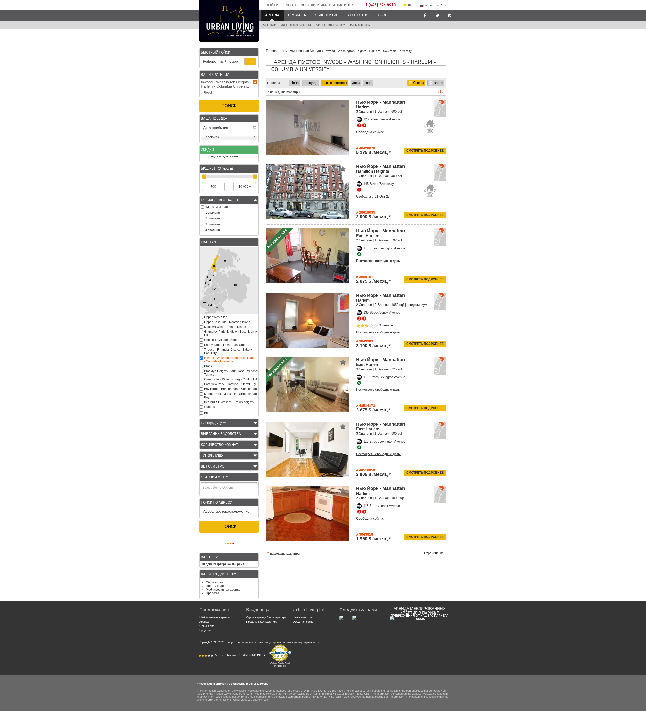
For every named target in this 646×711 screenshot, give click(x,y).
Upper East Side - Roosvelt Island (227, 322)
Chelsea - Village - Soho (221, 340)
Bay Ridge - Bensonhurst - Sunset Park (231, 389)
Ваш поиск (269, 24)
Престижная (215, 586)
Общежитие (326, 15)
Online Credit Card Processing (280, 664)
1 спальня (212, 212)
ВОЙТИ (272, 5)
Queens (209, 407)
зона (368, 83)
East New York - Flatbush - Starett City (230, 384)
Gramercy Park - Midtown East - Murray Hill (231, 333)
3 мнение (386, 325)
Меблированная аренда (223, 589)
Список (418, 83)
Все (206, 413)
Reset (208, 92)
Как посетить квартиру (330, 24)
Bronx (208, 366)
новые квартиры (334, 83)
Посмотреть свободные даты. (378, 261)
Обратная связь (303, 621)
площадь (310, 83)
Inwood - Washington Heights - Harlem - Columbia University (230, 359)
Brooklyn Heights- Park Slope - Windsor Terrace (231, 372)
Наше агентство (303, 617)
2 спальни (212, 218)
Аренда (272, 15)
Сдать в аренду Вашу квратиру (266, 617)
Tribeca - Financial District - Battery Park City (228, 351)
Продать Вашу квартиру (261, 621)
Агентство (358, 15)
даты (356, 83)
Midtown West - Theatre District (225, 327)
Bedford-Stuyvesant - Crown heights (229, 402)
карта (438, 83)
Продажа (297, 15)
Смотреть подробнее (425, 150)
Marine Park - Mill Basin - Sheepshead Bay (230, 395)
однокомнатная (216, 207)
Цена (295, 83)
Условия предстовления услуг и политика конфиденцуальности (278, 642)
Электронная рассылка (296, 24)
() (410, 5)
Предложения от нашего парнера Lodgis (419, 617)
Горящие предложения (222, 156)
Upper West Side (215, 317)
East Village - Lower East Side (225, 345)
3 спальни (212, 224)
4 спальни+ (213, 230)
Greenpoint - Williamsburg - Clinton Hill (231, 379)
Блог (382, 15)
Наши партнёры (360, 24)
